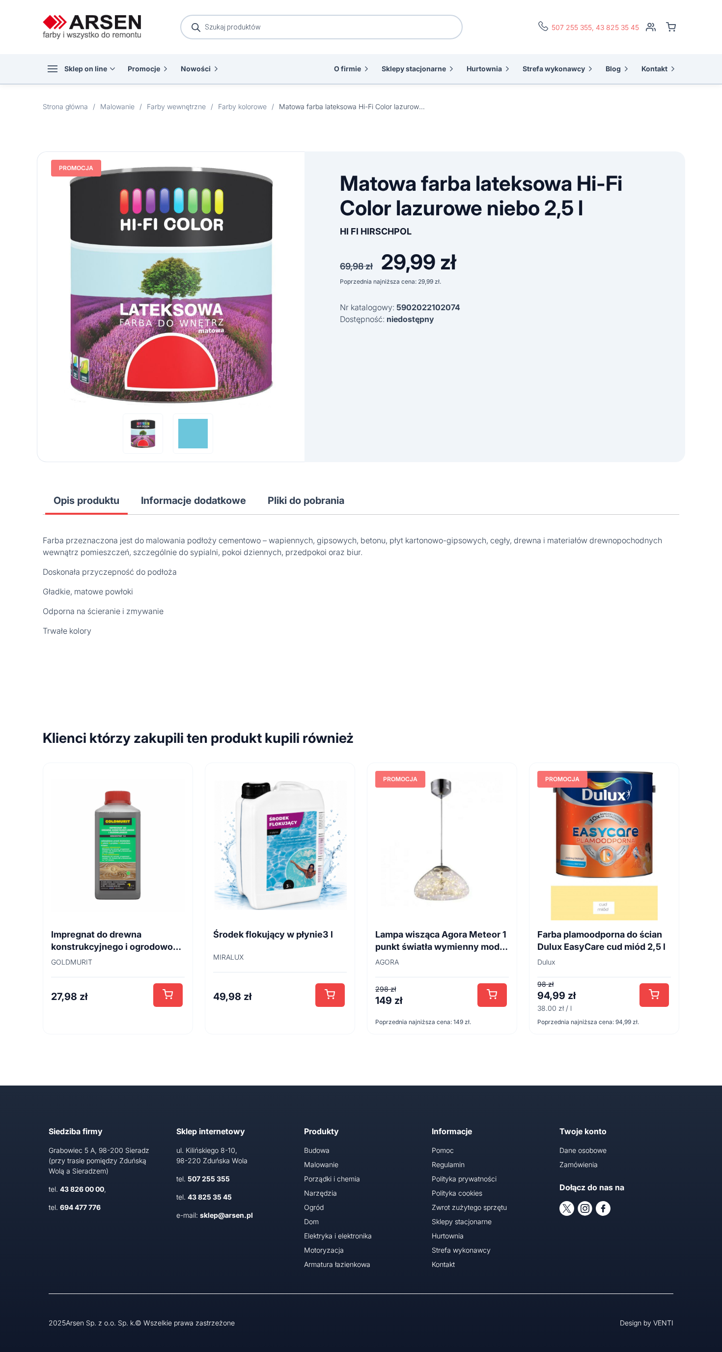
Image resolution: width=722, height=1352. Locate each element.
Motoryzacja (324, 1250)
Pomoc (443, 1150)
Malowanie (321, 1164)
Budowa (317, 1150)
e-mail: (214, 1215)
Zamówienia (578, 1164)
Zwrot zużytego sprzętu (469, 1207)
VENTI (663, 1323)
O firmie (347, 68)
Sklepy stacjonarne (414, 68)
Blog (613, 68)
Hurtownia (484, 68)
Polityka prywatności (464, 1179)
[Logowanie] (650, 27)
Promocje (144, 68)
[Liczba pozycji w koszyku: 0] (671, 27)
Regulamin (448, 1164)
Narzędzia (320, 1193)
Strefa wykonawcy (554, 68)
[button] (168, 995)
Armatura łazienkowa (337, 1264)
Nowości (196, 68)
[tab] (86, 500)
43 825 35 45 (617, 27)
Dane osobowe (583, 1150)
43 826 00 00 (82, 1189)
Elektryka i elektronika (338, 1236)
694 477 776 (80, 1207)
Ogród (314, 1207)
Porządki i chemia (332, 1179)
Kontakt (654, 68)
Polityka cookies (457, 1193)
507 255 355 (572, 27)
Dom (311, 1221)
